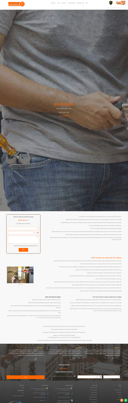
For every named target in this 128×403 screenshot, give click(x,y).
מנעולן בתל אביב (93, 387)
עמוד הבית (119, 7)
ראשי (120, 387)
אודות (120, 397)
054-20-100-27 (64, 368)
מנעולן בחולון (94, 392)
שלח (23, 249)
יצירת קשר (119, 399)
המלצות (119, 394)
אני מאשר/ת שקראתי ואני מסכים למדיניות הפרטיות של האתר (25, 245)
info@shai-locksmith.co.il (18, 395)
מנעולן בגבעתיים (93, 394)
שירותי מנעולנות (118, 390)
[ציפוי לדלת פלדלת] (127, 201)
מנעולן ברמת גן (94, 390)
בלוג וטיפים (116, 7)
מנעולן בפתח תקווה (93, 399)
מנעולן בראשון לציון (93, 397)
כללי (113, 7)
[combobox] (37, 232)
